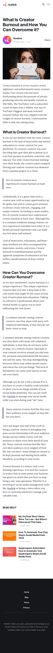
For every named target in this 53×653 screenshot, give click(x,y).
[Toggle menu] (49, 4)
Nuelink (17, 38)
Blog (27, 597)
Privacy (26, 607)
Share (47, 40)
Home (26, 592)
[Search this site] (43, 4)
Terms (26, 602)
